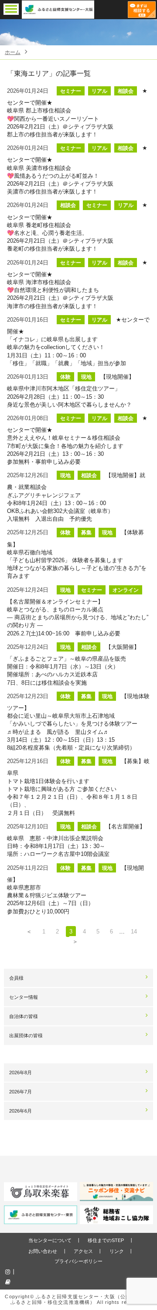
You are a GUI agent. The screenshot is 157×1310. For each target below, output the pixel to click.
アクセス (83, 1251)
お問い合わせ (42, 1251)
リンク (116, 1251)
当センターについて (50, 1240)
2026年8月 (20, 1072)
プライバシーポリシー (78, 1261)
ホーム (12, 52)
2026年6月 (20, 1110)
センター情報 (23, 997)
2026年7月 (20, 1091)
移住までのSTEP (106, 1240)
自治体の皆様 (23, 1016)
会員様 (16, 978)
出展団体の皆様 (26, 1035)
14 (134, 931)
